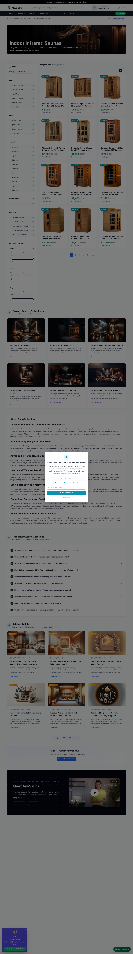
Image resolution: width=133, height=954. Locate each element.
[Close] (85, 455)
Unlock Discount (65, 492)
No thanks (66, 498)
